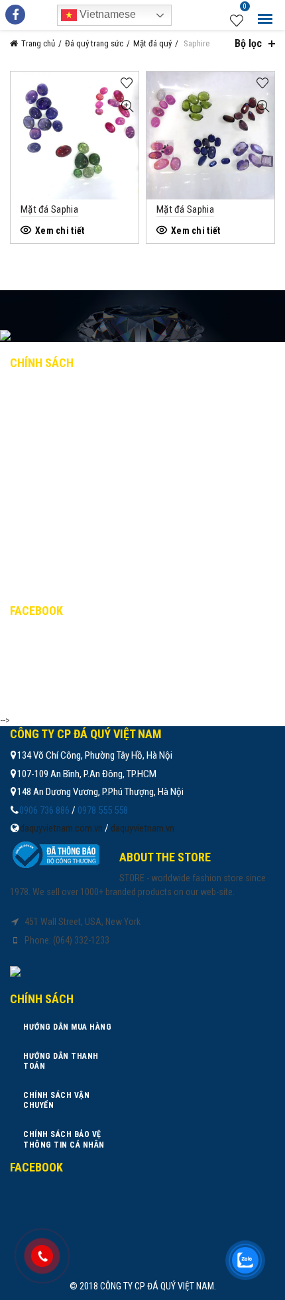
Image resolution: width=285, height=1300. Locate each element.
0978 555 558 (103, 810)
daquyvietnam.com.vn (61, 828)
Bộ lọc (248, 43)
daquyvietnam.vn (142, 828)
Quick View (127, 106)
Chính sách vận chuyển (73, 448)
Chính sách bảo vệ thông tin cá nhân (104, 477)
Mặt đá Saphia (49, 209)
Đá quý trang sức (94, 43)
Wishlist (245, 8)
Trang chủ (38, 43)
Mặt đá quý (152, 43)
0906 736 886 (44, 810)
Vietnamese (106, 14)
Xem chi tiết (60, 230)
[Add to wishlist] (127, 83)
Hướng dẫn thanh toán (73, 420)
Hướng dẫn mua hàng (67, 391)
